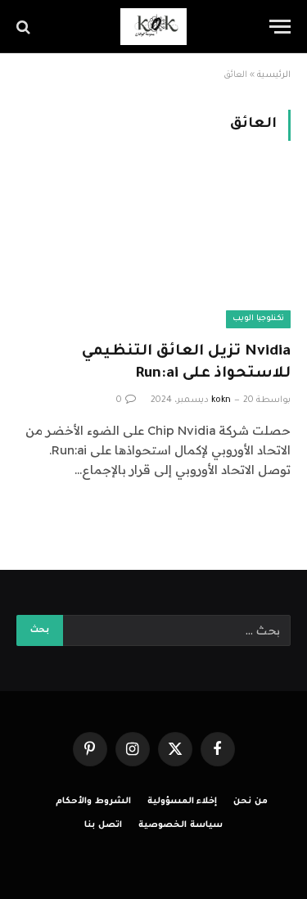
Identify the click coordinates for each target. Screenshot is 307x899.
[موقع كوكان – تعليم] (153, 26)
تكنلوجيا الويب (258, 318)
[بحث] (25, 26)
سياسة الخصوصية (180, 825)
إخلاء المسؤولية (182, 801)
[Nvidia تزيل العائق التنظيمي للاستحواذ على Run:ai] (153, 251)
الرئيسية (274, 75)
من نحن (250, 801)
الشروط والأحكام (93, 801)
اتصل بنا (103, 825)
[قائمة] (280, 26)
